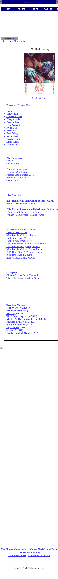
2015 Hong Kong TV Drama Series (24, 252)
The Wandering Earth (18, 316)
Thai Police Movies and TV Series (23, 278)
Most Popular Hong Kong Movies (23, 246)
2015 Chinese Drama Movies (20, 257)
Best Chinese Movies (16, 232)
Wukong (11, 313)
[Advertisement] (29, 380)
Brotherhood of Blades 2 (19, 333)
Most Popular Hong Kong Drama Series (26, 243)
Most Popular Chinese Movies (21, 235)
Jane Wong (12, 133)
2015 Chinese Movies (11, 41)
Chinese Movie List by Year (43, 549)
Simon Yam (12, 113)
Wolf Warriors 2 (15, 307)
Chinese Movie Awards (29, 552)
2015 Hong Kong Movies (19, 255)
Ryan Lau (11, 127)
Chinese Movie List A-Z (39, 555)
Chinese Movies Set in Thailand (22, 275)
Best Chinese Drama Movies (20, 240)
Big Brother (12, 327)
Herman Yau (23, 105)
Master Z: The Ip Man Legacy (22, 319)
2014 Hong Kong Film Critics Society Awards (30, 200)
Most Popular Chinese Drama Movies (24, 249)
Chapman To (13, 119)
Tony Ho (11, 130)
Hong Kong (21, 169)
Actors (25, 549)
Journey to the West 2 (17, 321)
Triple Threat (13, 310)
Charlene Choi (14, 116)
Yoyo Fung (12, 136)
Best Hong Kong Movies (18, 238)
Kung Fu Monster (15, 324)
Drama (17, 180)
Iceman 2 (11, 330)
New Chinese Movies (10, 549)
